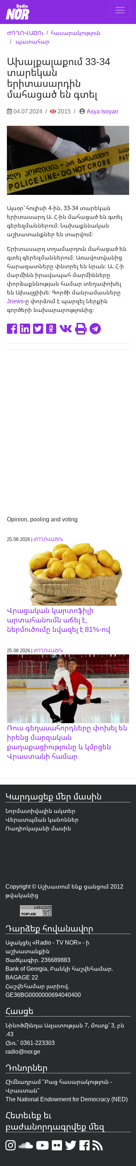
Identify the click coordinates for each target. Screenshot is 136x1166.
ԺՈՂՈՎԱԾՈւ (25, 33)
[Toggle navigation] (120, 10)
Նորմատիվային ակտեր (40, 811)
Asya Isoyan (102, 111)
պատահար (33, 41)
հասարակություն (75, 33)
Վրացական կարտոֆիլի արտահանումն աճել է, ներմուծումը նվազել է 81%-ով (58, 619)
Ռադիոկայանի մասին (38, 828)
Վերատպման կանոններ (42, 820)
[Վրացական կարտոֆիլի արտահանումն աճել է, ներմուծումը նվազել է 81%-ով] (68, 574)
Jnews (15, 301)
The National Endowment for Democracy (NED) (66, 1099)
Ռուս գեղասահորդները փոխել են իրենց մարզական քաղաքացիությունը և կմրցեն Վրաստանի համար (67, 742)
